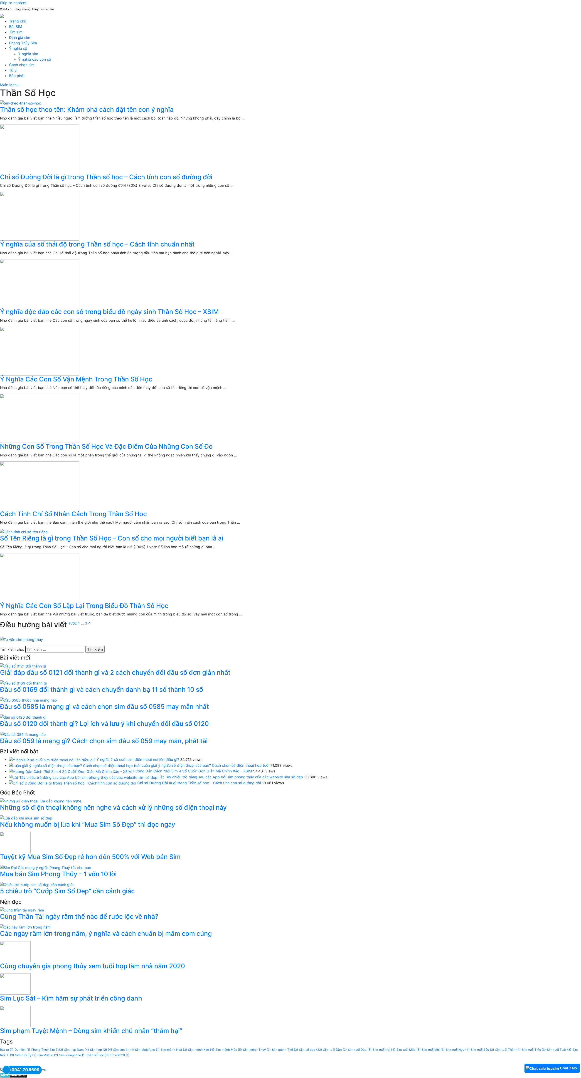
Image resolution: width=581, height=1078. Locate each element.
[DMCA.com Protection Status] (13, 1075)
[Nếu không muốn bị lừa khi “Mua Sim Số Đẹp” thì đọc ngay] (26, 817)
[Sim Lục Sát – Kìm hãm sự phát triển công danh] (15, 983)
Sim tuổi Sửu (482, 1049)
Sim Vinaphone (72, 1055)
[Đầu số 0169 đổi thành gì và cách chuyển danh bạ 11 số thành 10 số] (23, 682)
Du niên (22, 1049)
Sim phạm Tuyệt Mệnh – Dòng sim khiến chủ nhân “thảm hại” (91, 1031)
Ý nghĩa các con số (34, 59)
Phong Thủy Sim (23, 43)
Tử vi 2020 (119, 1055)
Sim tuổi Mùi (433, 1049)
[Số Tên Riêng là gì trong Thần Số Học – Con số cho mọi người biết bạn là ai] (290, 532)
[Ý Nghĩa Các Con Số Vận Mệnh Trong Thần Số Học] (290, 351)
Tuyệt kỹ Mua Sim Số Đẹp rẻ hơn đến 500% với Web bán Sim (90, 857)
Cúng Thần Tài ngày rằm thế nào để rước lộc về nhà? (79, 916)
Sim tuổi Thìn (534, 1049)
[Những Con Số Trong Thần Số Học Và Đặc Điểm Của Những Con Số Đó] (290, 418)
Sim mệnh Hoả (174, 1049)
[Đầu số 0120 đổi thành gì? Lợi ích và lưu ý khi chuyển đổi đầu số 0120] (23, 717)
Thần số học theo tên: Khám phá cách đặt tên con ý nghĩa (87, 109)
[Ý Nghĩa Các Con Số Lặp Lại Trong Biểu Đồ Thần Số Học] (290, 577)
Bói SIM (15, 26)
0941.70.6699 (25, 1069)
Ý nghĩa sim (28, 54)
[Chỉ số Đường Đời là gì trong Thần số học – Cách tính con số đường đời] (290, 148)
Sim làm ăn (123, 1049)
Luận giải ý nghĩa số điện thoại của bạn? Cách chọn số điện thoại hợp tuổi (205, 765)
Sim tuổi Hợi (384, 1049)
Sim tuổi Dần (335, 1049)
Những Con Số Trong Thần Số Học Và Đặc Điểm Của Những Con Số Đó (106, 446)
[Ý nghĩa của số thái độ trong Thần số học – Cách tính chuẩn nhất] (290, 216)
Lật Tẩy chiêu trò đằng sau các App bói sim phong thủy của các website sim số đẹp (230, 777)
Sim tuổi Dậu (360, 1049)
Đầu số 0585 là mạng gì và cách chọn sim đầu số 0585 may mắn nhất (104, 706)
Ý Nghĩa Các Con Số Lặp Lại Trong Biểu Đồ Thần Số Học (84, 606)
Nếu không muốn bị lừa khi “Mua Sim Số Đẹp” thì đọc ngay (87, 824)
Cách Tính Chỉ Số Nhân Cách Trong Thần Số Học (73, 514)
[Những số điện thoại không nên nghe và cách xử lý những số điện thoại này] (40, 800)
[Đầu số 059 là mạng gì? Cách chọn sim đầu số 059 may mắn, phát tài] (23, 734)
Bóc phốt (17, 75)
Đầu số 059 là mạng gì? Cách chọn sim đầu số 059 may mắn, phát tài (104, 741)
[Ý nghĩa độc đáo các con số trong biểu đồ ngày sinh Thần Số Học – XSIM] (290, 283)
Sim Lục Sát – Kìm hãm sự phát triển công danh (71, 998)
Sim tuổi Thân (508, 1049)
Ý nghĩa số (18, 48)
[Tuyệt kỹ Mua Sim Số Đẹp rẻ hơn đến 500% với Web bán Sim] (15, 842)
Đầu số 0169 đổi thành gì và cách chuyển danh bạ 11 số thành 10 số (101, 689)
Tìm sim (15, 32)
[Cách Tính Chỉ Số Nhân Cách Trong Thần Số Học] (290, 485)
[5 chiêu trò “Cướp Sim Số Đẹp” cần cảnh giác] (37, 884)
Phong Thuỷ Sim (47, 1049)
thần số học (98, 1055)
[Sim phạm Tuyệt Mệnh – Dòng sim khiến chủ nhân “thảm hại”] (15, 1016)
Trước (72, 623)
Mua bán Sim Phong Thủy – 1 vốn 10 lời (58, 874)
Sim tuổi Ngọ (458, 1049)
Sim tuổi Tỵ (25, 1055)
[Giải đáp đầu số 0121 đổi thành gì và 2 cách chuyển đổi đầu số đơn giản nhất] (23, 665)
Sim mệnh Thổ (285, 1049)
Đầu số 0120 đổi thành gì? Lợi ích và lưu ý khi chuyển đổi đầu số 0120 (104, 723)
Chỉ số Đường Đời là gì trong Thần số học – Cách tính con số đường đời (106, 177)
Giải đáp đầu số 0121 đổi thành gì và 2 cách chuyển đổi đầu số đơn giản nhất (115, 672)
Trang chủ (17, 21)
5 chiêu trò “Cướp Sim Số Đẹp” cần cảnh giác (67, 891)
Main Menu (9, 84)
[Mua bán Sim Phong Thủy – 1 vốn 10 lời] (45, 867)
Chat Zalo (568, 1068)
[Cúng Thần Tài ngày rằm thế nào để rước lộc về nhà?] (22, 909)
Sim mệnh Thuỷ (257, 1049)
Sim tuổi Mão (408, 1049)
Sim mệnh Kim (201, 1049)
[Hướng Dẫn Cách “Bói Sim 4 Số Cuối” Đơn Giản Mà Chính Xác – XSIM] (70, 771)
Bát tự (6, 1049)
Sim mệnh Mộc (228, 1049)
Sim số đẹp (310, 1049)
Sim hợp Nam (76, 1049)
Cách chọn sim (21, 64)
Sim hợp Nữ (101, 1049)
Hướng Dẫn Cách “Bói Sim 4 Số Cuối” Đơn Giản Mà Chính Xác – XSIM (192, 771)
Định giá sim (19, 37)
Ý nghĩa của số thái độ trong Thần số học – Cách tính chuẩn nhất (97, 244)
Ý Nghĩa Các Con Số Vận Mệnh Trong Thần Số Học (76, 379)
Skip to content (13, 2)
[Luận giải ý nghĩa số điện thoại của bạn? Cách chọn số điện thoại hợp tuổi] (74, 765)
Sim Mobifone (147, 1049)
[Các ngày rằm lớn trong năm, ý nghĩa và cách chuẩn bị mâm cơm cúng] (25, 927)
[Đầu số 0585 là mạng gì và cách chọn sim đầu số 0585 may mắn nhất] (28, 700)
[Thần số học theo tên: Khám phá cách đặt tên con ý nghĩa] (290, 103)
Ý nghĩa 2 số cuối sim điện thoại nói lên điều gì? (137, 759)
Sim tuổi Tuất (559, 1049)
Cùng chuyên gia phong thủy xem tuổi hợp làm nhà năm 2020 (92, 966)
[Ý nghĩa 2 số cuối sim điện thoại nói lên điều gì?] (52, 759)
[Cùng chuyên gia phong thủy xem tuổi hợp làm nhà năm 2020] (15, 951)
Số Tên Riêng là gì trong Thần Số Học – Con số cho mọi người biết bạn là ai (111, 538)
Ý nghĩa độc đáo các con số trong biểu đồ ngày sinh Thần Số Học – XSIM (109, 312)
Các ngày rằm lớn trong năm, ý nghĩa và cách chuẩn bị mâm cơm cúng (106, 933)
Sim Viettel (47, 1055)
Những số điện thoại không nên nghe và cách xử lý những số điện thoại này (113, 807)
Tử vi (13, 70)
